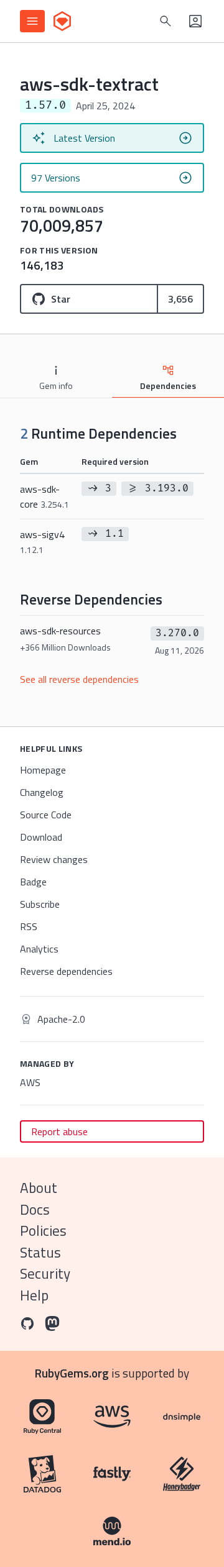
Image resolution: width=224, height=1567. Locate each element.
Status (40, 1252)
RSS (28, 926)
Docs (35, 1209)
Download (41, 836)
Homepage (43, 769)
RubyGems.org (72, 1373)
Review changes (54, 859)
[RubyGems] (62, 21)
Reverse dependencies (66, 971)
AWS (30, 1082)
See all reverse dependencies (79, 679)
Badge (33, 881)
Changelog (41, 792)
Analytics (39, 948)
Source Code (46, 814)
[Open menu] (32, 21)
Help (34, 1295)
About (38, 1188)
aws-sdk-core (44, 496)
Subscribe (40, 904)
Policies (43, 1230)
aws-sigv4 (42, 541)
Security (45, 1273)
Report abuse (59, 1131)
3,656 (180, 298)
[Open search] (165, 21)
